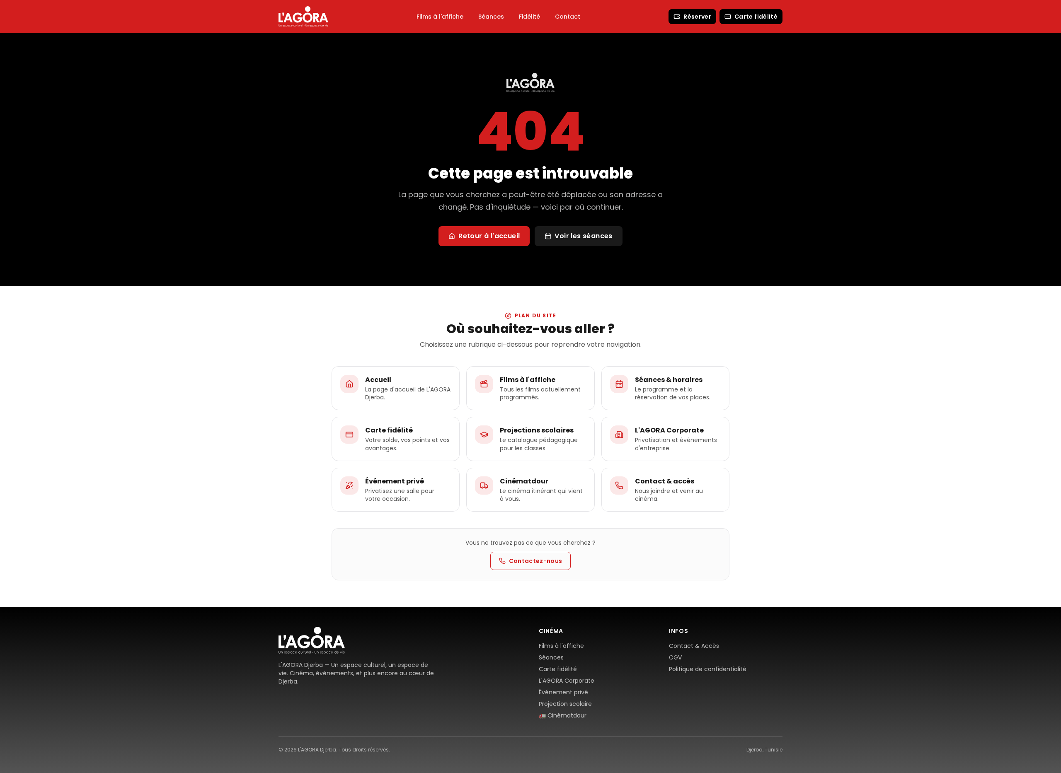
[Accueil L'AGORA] (303, 16)
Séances (491, 16)
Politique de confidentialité (707, 669)
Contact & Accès (694, 646)
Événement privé (563, 692)
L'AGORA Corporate (566, 680)
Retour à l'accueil (489, 236)
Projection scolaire (565, 704)
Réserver (697, 16)
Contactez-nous (535, 561)
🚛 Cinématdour (562, 715)
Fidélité (529, 16)
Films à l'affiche (440, 16)
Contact (567, 16)
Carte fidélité (756, 16)
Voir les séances (583, 236)
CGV (675, 657)
